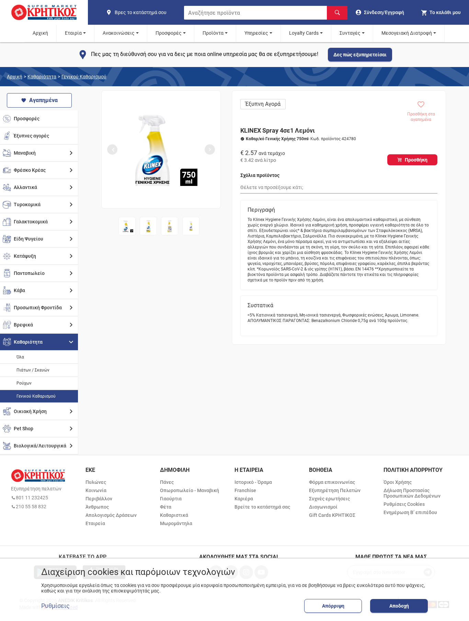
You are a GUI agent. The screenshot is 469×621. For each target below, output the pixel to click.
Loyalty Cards (304, 33)
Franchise (245, 490)
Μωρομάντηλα (176, 523)
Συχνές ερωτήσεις (329, 498)
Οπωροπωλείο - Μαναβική (189, 490)
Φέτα (165, 507)
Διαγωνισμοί (323, 507)
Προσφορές (169, 33)
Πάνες (167, 482)
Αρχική (40, 33)
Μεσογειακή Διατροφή (406, 33)
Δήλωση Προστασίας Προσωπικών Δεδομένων (412, 493)
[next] (210, 149)
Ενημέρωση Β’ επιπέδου (410, 512)
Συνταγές (350, 33)
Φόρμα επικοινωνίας (332, 482)
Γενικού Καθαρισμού (83, 76)
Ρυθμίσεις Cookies (404, 504)
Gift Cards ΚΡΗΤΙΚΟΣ (332, 515)
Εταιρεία (95, 523)
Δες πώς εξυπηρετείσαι (360, 54)
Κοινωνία (95, 490)
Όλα (20, 357)
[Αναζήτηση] (337, 13)
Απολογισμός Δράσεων (111, 515)
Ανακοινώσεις (119, 33)
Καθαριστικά (174, 515)
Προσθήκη (416, 160)
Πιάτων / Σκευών (32, 370)
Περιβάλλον (98, 498)
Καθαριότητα (41, 76)
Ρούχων (24, 383)
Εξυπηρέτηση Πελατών (335, 490)
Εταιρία (73, 33)
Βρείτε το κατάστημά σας (262, 507)
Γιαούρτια (171, 498)
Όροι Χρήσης (398, 482)
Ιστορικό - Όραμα (253, 482)
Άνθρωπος (97, 507)
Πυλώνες (95, 482)
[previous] (112, 149)
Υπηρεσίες (256, 33)
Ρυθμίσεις (55, 606)
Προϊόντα (213, 33)
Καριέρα (244, 498)
